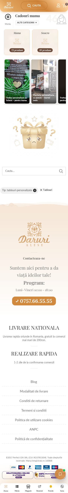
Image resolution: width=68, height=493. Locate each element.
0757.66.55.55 (36, 301)
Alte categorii (27, 23)
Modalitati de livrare (34, 391)
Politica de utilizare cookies (34, 420)
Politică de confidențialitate (34, 439)
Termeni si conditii (33, 410)
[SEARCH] (61, 171)
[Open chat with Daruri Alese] (60, 474)
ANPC (33, 429)
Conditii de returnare (33, 401)
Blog (34, 381)
